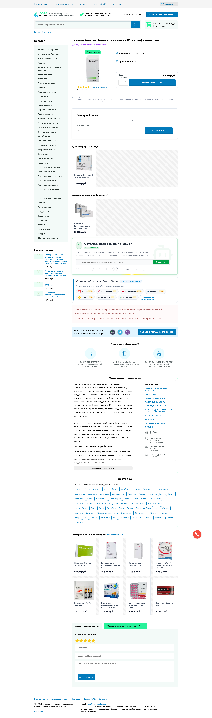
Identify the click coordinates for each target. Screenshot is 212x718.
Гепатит (41, 87)
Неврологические (46, 149)
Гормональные (45, 105)
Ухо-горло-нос (44, 229)
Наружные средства (47, 145)
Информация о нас (64, 4)
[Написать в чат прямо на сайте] (112, 332)
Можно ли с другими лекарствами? (130, 269)
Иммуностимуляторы (48, 127)
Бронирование (41, 4)
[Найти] (135, 24)
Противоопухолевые (48, 185)
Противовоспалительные (50, 176)
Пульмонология (45, 207)
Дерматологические (48, 109)
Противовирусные (46, 171)
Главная (37, 32)
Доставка (83, 4)
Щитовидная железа (48, 238)
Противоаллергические (49, 167)
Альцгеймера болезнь (48, 54)
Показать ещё (148, 297)
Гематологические (47, 83)
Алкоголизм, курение (48, 49)
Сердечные (43, 211)
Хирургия (42, 233)
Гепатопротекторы (47, 92)
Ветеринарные (45, 74)
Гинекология (44, 96)
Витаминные (46, 32)
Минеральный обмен (48, 140)
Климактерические (47, 132)
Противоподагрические (49, 189)
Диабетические (45, 114)
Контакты (116, 4)
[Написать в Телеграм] (120, 332)
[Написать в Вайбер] (127, 332)
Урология (42, 225)
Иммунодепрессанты (48, 123)
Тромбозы (43, 220)
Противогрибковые (47, 180)
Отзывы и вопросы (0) (100, 88)
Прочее (41, 202)
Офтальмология (45, 158)
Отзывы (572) (100, 4)
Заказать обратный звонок (162, 14)
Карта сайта (39, 711)
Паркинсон (43, 163)
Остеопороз (44, 154)
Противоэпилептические (49, 198)
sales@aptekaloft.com (96, 704)
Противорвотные (46, 194)
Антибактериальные (47, 58)
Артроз (41, 63)
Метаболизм (44, 136)
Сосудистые (43, 216)
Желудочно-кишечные (49, 118)
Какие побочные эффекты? (103, 269)
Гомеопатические (46, 101)
